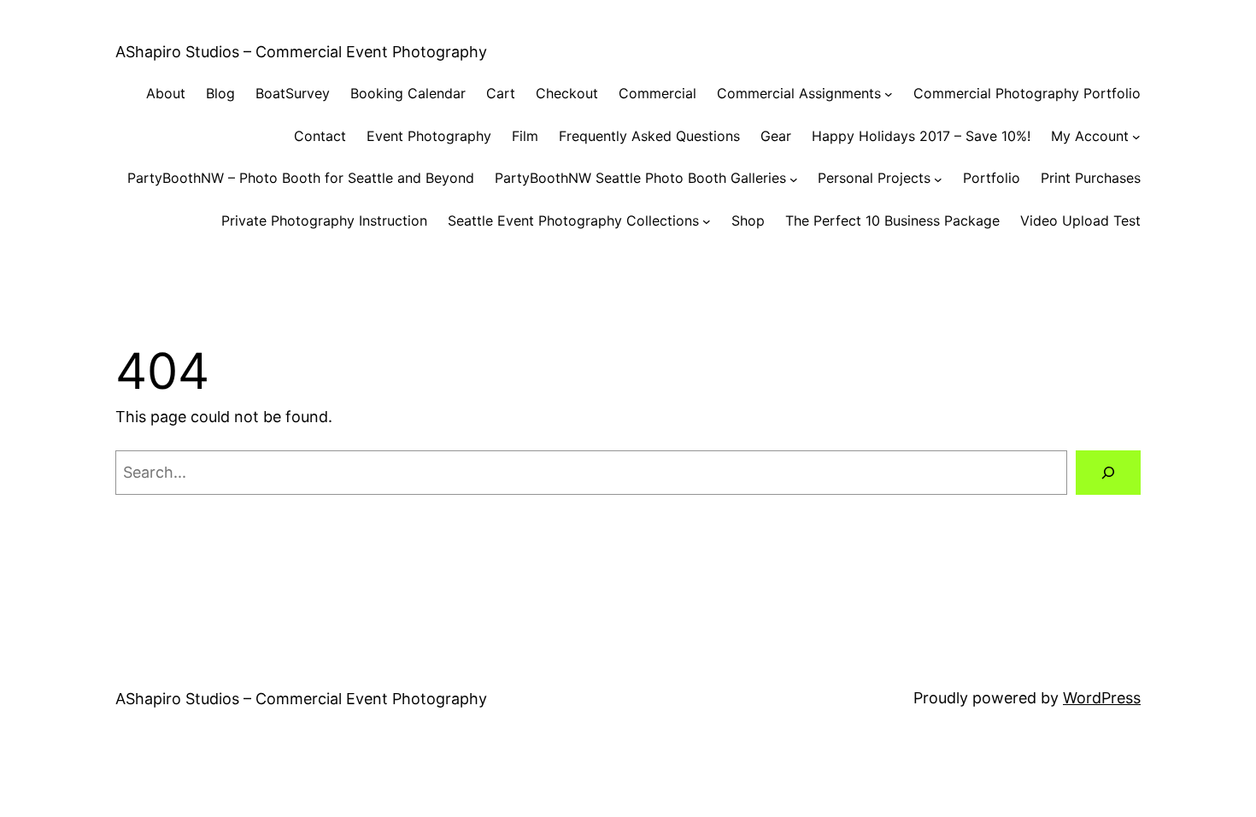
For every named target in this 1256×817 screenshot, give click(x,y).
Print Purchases (1091, 177)
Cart (500, 93)
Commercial (657, 93)
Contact (320, 135)
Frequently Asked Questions (649, 135)
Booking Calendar (408, 93)
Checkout (567, 93)
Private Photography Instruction (324, 220)
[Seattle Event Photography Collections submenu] (706, 221)
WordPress (1102, 698)
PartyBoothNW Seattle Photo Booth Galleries (640, 177)
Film (525, 135)
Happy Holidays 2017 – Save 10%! (921, 135)
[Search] (1108, 472)
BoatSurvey (292, 93)
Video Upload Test (1080, 220)
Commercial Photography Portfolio (1027, 93)
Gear (775, 135)
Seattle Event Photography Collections (573, 220)
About (165, 93)
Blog (220, 93)
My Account (1090, 135)
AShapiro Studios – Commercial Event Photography (301, 52)
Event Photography (429, 135)
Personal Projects (874, 177)
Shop (748, 220)
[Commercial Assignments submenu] (888, 94)
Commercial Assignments (799, 93)
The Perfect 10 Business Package (892, 220)
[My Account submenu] (1136, 136)
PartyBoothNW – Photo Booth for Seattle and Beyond (300, 177)
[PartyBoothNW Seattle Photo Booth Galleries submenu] (793, 178)
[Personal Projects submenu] (938, 178)
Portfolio (991, 177)
